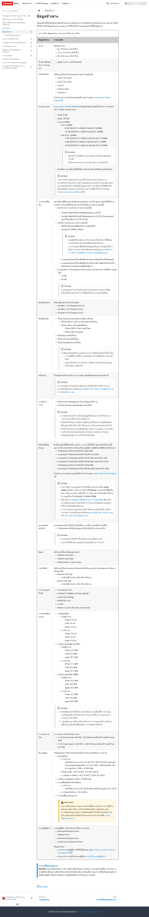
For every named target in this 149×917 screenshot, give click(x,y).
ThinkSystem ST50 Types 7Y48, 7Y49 (16, 16)
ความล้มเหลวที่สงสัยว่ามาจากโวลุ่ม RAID (86, 500)
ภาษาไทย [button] (113, 3)
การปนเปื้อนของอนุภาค (12, 35)
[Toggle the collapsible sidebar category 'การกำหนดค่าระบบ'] (31, 46)
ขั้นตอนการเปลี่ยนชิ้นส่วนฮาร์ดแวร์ (11, 51)
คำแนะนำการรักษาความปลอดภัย (14, 62)
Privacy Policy (83, 912)
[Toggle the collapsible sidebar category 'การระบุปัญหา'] (31, 55)
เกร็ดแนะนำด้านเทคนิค (10, 59)
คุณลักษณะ (6, 28)
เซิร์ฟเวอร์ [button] (26, 3)
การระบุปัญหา (7, 55)
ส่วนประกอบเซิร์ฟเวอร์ (10, 39)
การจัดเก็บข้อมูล (41, 3)
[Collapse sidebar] (17, 904)
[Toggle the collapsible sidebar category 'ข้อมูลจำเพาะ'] (31, 32)
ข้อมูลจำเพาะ (7, 32)
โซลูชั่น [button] (65, 3)
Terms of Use (95, 912)
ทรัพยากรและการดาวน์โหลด (12, 19)
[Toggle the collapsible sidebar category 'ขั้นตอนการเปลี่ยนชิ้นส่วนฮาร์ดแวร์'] (31, 51)
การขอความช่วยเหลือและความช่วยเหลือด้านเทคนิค (13, 67)
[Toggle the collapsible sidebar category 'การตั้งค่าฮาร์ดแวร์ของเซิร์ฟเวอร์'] (31, 43)
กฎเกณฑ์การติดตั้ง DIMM (66, 107)
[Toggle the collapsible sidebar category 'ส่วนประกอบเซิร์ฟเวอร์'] (31, 39)
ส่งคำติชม (44, 887)
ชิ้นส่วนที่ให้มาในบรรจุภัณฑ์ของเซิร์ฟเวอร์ (13, 24)
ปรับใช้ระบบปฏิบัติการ (97, 856)
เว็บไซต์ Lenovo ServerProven (69, 192)
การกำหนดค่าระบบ (9, 46)
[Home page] (39, 10)
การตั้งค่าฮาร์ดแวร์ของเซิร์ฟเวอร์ (14, 42)
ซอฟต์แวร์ (55, 3)
